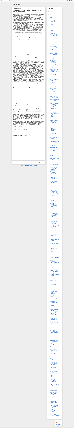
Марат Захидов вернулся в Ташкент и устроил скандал (54, 115)
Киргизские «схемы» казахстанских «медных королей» (53, 366)
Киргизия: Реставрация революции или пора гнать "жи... (54, 356)
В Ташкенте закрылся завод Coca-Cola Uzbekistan (53, 129)
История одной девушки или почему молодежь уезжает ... (54, 230)
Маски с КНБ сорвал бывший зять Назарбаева (53, 292)
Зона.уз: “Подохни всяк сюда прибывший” (54, 307)
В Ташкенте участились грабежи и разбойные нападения (54, 246)
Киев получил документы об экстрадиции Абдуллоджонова (54, 258)
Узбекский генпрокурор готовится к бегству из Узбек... (54, 299)
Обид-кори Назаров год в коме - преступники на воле (54, 184)
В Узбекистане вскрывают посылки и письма (54, 201)
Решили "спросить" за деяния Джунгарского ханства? (54, 48)
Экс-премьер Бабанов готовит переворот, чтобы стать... (54, 334)
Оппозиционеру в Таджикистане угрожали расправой (54, 219)
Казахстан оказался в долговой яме (53, 135)
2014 (50, 15)
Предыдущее (41, 162)
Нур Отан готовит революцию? (53, 51)
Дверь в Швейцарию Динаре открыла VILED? (53, 77)
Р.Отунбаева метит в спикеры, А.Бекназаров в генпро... (53, 254)
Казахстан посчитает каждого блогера (53, 110)
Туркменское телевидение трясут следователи (54, 153)
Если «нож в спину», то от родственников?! (54, 150)
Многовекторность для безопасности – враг (54, 329)
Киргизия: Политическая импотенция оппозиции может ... (54, 121)
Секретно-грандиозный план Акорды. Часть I (54, 35)
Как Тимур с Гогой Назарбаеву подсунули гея (54, 162)
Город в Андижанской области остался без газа (54, 322)
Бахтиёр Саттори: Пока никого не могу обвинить (54, 211)
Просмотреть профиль (58, 425)
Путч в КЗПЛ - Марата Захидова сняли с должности (54, 347)
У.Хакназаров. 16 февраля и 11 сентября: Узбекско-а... (54, 313)
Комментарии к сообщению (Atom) (31, 165)
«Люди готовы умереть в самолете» (54, 240)
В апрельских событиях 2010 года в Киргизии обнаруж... (54, 406)
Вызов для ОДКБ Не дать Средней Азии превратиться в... (54, 286)
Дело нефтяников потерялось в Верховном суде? (53, 126)
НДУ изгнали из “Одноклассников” (53, 264)
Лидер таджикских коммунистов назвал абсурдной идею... (54, 67)
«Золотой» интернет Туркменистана (53, 249)
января (51, 417)
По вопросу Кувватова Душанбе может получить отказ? (54, 104)
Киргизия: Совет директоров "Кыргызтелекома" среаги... (53, 178)
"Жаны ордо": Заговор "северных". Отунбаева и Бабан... (54, 165)
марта (51, 31)
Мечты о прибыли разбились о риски (53, 175)
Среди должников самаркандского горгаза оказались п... (54, 61)
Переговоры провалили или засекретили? (54, 391)
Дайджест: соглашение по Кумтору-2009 (54, 54)
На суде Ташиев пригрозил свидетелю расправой (54, 325)
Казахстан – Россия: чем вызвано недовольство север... (54, 94)
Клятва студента (53, 284)
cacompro (17, 4)
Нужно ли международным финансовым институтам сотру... (53, 359)
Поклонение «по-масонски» (53, 305)
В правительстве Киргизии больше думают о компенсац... (54, 242)
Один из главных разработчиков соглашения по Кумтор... (53, 381)
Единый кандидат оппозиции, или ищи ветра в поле (54, 302)
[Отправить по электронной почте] (23, 129)
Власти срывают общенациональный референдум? (54, 86)
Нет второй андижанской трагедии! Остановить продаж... (54, 226)
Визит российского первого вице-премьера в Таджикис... (53, 410)
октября (51, 21)
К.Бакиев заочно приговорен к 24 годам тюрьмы (54, 396)
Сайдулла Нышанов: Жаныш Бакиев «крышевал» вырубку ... (54, 281)
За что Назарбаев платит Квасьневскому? (54, 100)
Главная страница (28, 162)
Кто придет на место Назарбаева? (53, 56)
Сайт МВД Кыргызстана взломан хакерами (54, 208)
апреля (51, 30)
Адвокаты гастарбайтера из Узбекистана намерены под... (54, 82)
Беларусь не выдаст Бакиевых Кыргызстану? (53, 73)
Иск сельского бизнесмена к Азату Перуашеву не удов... (54, 338)
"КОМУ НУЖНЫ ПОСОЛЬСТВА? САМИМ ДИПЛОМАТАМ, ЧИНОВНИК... (53, 43)
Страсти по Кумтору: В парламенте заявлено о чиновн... (54, 194)
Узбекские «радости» (53, 403)
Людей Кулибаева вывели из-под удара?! (54, 402)
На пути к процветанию (54, 232)
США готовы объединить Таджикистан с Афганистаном (54, 172)
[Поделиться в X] (25, 129)
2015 (50, 14)
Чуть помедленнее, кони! (54, 412)
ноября (51, 20)
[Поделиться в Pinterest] (27, 129)
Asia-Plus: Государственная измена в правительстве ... (53, 38)
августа (51, 24)
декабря (51, 18)
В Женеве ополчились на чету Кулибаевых (54, 118)
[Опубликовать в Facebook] (26, 129)
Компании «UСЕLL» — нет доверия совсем (54, 369)
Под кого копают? (53, 88)
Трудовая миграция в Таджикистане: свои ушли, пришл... (54, 278)
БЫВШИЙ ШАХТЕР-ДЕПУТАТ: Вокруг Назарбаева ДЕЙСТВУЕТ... (53, 169)
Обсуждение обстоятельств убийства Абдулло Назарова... (53, 205)
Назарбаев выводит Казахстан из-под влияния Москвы (53, 191)
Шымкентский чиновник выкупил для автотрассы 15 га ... (54, 310)
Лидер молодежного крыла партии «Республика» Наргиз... (53, 375)
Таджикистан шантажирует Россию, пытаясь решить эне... (54, 156)
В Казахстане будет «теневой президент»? (54, 113)
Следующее (15, 162)
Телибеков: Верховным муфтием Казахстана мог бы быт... (54, 198)
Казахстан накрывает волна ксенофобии (53, 290)
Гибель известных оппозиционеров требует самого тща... (54, 331)
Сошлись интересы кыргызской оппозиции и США (54, 97)
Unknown (59, 422)
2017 (50, 11)
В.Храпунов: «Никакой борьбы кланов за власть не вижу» (54, 214)
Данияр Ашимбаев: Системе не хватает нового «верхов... (54, 393)
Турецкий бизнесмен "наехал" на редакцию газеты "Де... (54, 295)
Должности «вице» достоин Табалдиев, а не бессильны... (54, 132)
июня (51, 27)
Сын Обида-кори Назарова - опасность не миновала (54, 90)
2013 (50, 17)
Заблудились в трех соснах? (53, 316)
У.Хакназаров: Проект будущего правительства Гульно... (53, 223)
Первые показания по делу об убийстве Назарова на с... (54, 234)
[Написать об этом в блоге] (24, 129)
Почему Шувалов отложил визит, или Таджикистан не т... (53, 350)
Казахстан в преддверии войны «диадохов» (54, 353)
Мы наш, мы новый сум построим (54, 400)
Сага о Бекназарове (53, 216)
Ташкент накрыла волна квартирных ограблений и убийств (54, 145)
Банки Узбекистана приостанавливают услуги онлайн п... (53, 363)
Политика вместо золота (54, 123)
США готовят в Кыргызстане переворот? (52, 188)
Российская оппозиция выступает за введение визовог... (54, 384)
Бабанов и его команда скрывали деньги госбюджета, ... (54, 388)
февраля (51, 33)
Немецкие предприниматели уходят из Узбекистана (54, 261)
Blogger (44, 431)
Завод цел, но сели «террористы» (53, 182)
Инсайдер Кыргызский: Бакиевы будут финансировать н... (54, 70)
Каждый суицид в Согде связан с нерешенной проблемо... (54, 319)
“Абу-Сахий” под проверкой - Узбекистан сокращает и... (54, 141)
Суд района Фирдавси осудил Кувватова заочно (54, 341)
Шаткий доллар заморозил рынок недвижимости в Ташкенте (53, 267)
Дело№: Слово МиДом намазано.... (54, 148)
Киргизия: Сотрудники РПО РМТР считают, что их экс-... (54, 271)
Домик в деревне (53, 46)
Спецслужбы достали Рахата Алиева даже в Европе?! (54, 274)
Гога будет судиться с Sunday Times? (54, 237)
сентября (52, 23)
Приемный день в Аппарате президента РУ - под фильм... (54, 107)
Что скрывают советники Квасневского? (54, 64)
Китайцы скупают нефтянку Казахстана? (54, 415)
